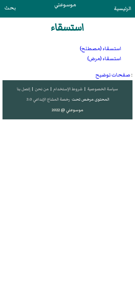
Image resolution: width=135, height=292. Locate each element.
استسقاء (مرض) (104, 59)
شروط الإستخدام (68, 89)
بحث (10, 8)
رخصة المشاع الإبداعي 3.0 (48, 99)
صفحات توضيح (112, 75)
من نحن (42, 89)
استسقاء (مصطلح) (100, 48)
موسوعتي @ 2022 (67, 110)
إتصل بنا (23, 89)
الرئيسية (122, 8)
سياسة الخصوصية (102, 89)
